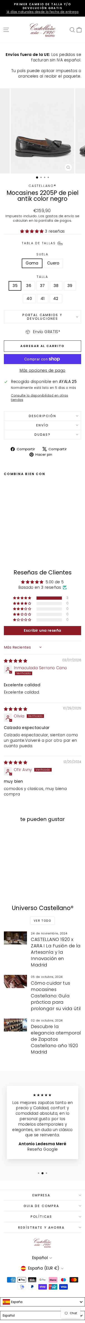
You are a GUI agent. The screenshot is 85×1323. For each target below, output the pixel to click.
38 (56, 285)
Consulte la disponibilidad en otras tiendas (39, 397)
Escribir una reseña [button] (42, 630)
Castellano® (42, 186)
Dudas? (42, 434)
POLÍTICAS (41, 1216)
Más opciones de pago (42, 370)
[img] (15, 661)
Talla (42, 277)
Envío (42, 425)
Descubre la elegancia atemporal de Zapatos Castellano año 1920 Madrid (56, 1039)
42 (55, 298)
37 (42, 285)
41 (43, 298)
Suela (42, 254)
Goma (32, 263)
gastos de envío (59, 216)
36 (28, 285)
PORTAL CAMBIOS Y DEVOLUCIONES (42, 317)
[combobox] (42, 1301)
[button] (32, 231)
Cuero (53, 263)
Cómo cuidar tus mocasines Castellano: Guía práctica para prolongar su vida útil (56, 996)
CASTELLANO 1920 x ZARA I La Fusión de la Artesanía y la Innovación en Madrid (55, 952)
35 (14, 285)
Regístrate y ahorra (41, 1227)
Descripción (42, 416)
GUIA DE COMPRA (41, 1206)
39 (70, 285)
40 (29, 298)
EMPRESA (41, 1195)
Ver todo (42, 921)
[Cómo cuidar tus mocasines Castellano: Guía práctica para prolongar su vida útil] (15, 981)
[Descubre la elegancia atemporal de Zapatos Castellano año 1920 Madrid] (15, 1025)
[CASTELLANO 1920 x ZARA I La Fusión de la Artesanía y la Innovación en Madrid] (15, 938)
